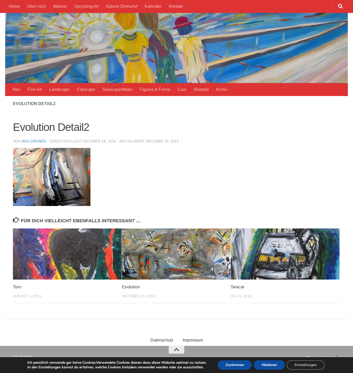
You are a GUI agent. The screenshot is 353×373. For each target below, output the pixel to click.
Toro (17, 286)
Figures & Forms (155, 89)
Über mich (36, 6)
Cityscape (86, 89)
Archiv (221, 89)
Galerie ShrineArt (121, 6)
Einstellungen (306, 364)
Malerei (60, 6)
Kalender (153, 6)
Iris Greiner (34, 141)
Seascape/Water (117, 89)
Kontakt (176, 6)
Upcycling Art (86, 6)
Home (14, 6)
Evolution (131, 286)
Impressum (193, 340)
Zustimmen (235, 364)
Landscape (59, 89)
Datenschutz (161, 340)
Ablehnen (269, 364)
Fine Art (35, 89)
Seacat (237, 286)
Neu (16, 89)
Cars (182, 89)
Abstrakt (201, 89)
